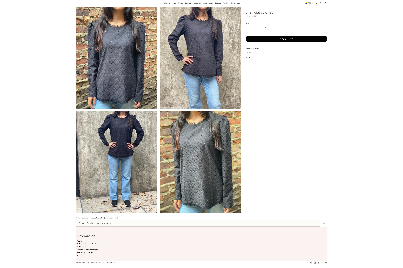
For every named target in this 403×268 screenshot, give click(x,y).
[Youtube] (326, 262)
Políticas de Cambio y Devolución (88, 244)
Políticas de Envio (83, 247)
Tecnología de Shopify (94, 262)
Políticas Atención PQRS (85, 252)
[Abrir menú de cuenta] (320, 3)
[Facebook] (311, 262)
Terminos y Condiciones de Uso (87, 250)
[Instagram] (315, 262)
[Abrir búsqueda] (316, 3)
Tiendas (79, 241)
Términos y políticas (109, 262)
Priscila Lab (83, 262)
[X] (322, 262)
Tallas (248, 58)
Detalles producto (252, 48)
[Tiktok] (319, 262)
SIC (78, 255)
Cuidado (248, 53)
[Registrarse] (324, 223)
